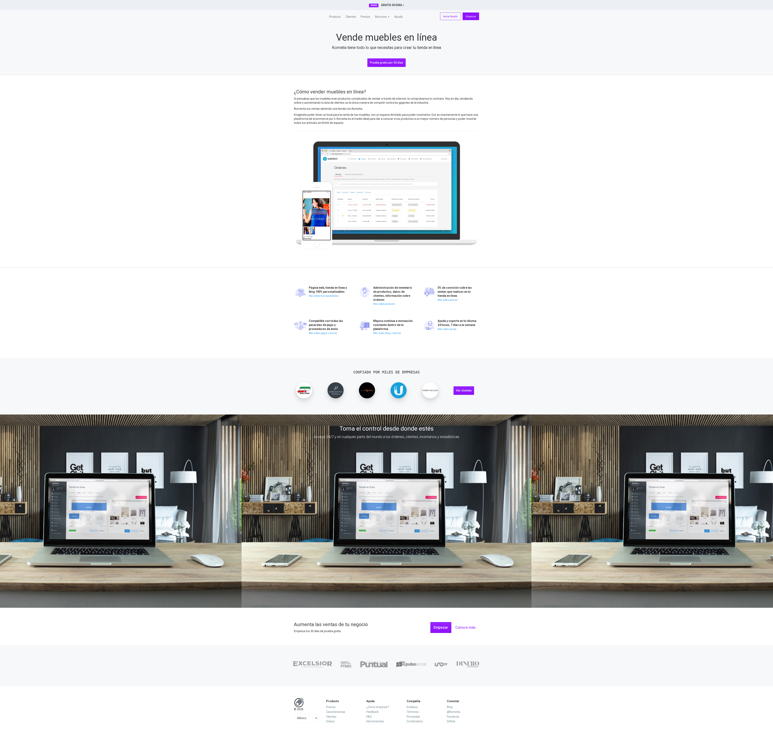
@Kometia (453, 711)
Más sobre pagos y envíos (323, 333)
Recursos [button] (381, 16)
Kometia (308, 16)
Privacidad (413, 716)
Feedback (372, 711)
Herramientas (375, 721)
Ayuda (398, 16)
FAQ (369, 716)
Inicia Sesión (450, 16)
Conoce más (465, 627)
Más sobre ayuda (447, 329)
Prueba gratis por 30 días (386, 62)
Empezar (471, 16)
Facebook (453, 716)
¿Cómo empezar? (377, 707)
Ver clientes (464, 390)
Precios (365, 16)
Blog (450, 707)
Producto (335, 16)
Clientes (351, 16)
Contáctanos (415, 721)
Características (335, 711)
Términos (413, 711)
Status (330, 721)
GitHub (451, 721)
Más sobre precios (448, 300)
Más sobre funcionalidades (324, 296)
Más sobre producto (384, 304)
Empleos (412, 707)
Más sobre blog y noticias (387, 333)
